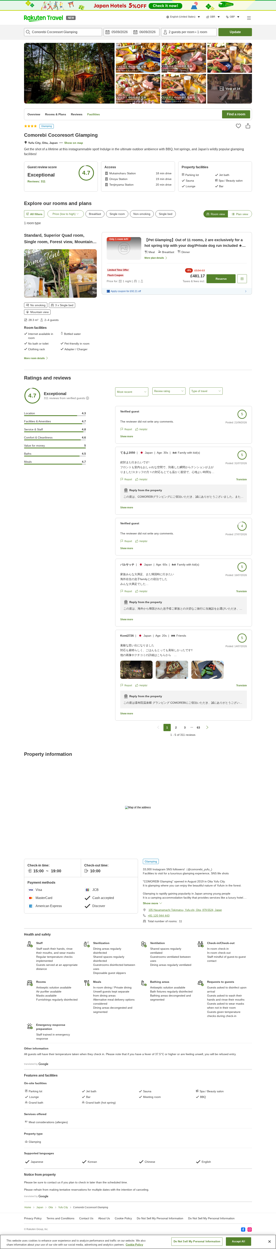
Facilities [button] (93, 114)
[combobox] (63, 32)
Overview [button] (33, 114)
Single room (117, 214)
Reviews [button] (76, 114)
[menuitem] (183, 17)
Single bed (165, 214)
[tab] (215, 214)
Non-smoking (141, 214)
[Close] (269, 1241)
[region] (138, 1242)
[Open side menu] (248, 18)
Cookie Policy (134, 1244)
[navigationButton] (158, 727)
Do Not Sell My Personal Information (211, 1218)
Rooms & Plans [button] (55, 114)
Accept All (238, 1241)
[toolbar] (131, 32)
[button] (43, 18)
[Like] (238, 126)
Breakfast (95, 214)
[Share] (248, 126)
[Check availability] (242, 278)
